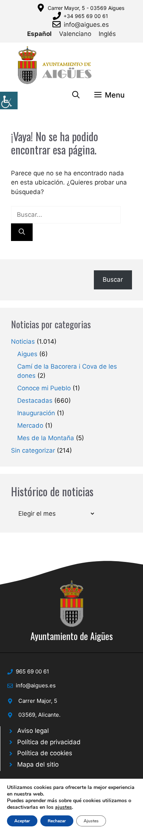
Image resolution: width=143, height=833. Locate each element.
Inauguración (36, 413)
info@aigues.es (86, 24)
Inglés (107, 33)
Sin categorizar (33, 450)
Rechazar (57, 821)
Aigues (27, 354)
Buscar (113, 279)
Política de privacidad (49, 742)
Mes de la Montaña (45, 438)
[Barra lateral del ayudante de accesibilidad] (9, 100)
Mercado (30, 425)
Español (39, 33)
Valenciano (75, 33)
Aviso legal (33, 730)
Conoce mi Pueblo (44, 388)
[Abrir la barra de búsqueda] (76, 95)
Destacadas (34, 400)
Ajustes (91, 821)
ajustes (63, 807)
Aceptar (22, 821)
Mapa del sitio (38, 764)
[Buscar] (22, 232)
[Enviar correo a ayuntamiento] (57, 24)
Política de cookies (44, 753)
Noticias (23, 341)
